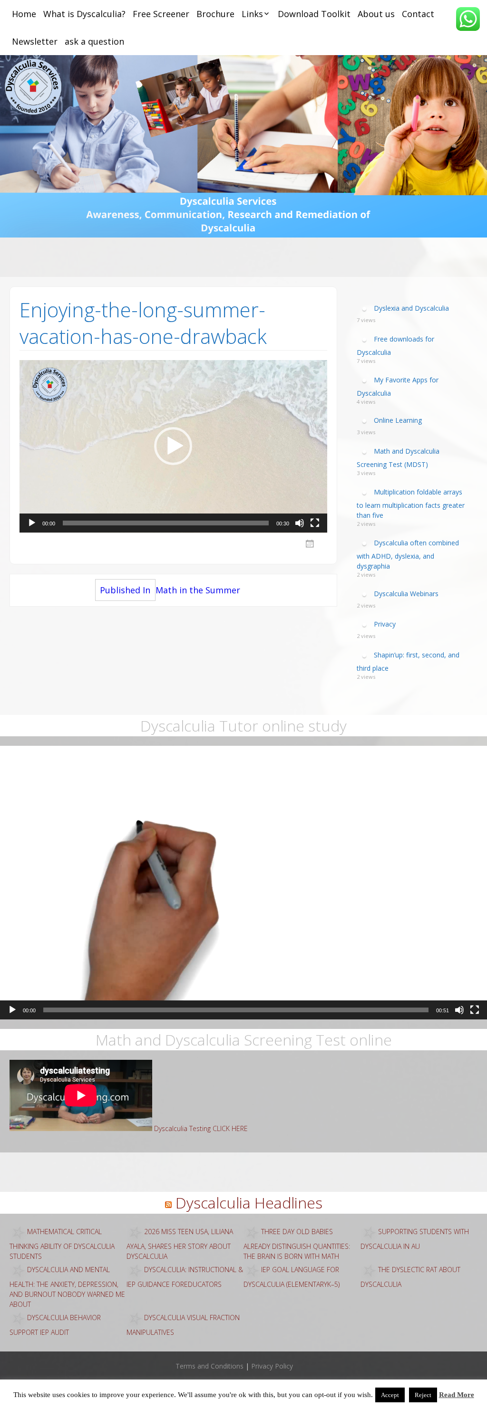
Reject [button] (423, 1394)
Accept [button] (390, 1394)
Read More (456, 1394)
